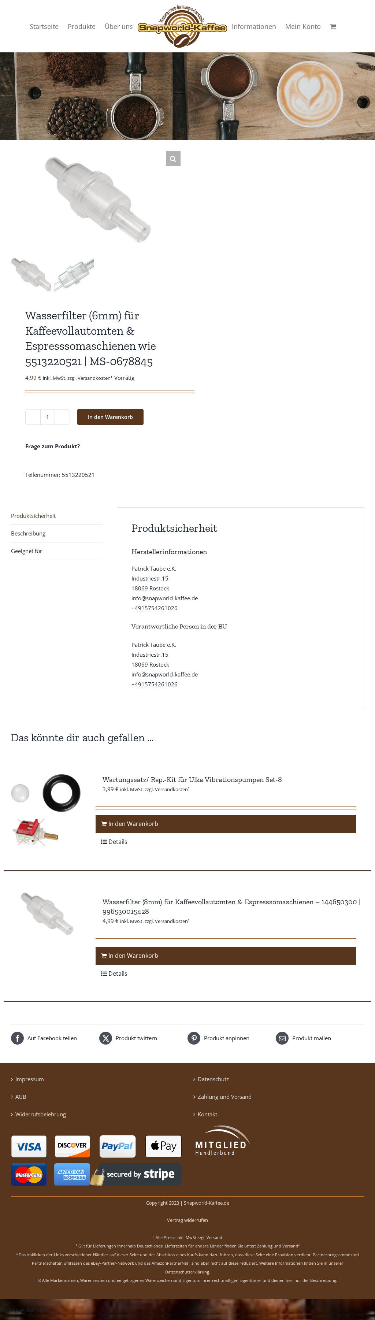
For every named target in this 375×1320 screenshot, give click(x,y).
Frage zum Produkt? (52, 446)
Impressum (29, 1079)
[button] (173, 158)
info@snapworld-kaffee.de (164, 598)
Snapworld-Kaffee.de (206, 1203)
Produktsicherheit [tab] (33, 515)
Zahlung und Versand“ (278, 1246)
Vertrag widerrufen (187, 1220)
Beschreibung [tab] (28, 533)
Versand (214, 1237)
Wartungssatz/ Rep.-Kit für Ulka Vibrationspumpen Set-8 (192, 779)
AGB (20, 1096)
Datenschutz (213, 1079)
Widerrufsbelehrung (40, 1114)
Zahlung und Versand (225, 1096)
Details (117, 842)
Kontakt (207, 1114)
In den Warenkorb (110, 417)
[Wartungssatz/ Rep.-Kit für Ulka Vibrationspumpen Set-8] (46, 809)
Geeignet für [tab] (26, 551)
